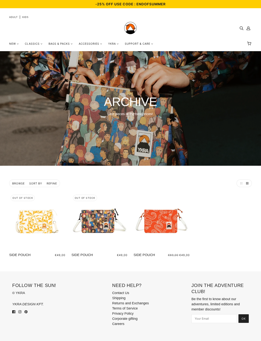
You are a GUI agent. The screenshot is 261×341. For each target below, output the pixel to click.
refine (52, 183)
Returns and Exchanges (130, 303)
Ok (244, 318)
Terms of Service (125, 308)
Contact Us (120, 293)
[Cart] (250, 44)
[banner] (130, 28)
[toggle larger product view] (240, 183)
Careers (118, 324)
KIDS (25, 17)
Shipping (119, 298)
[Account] (248, 28)
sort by (35, 183)
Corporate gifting (125, 319)
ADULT (13, 17)
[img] (241, 28)
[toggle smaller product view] (248, 183)
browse (18, 183)
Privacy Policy (123, 313)
